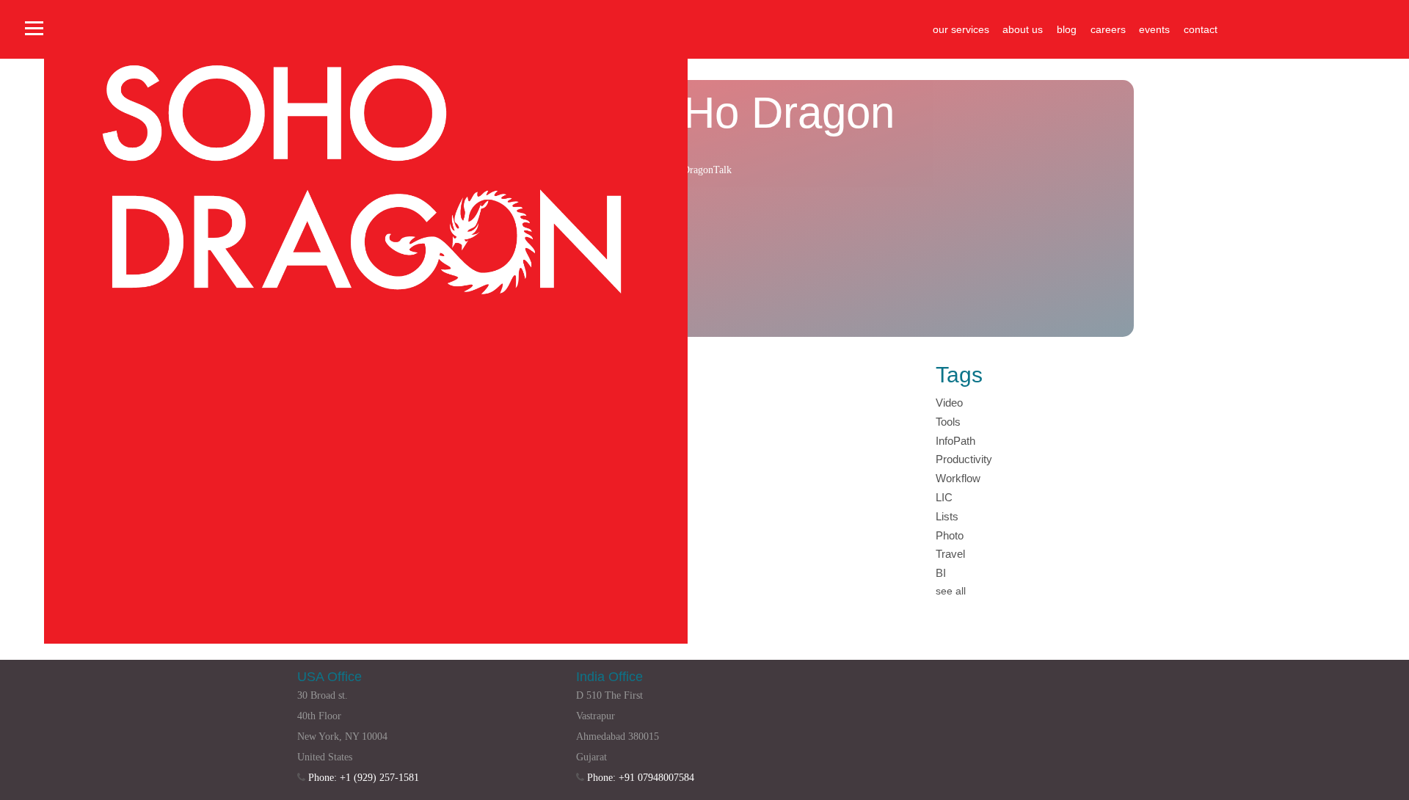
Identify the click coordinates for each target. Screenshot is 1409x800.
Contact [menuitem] (1200, 29)
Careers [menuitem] (1108, 29)
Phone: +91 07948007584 (640, 777)
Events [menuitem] (1154, 29)
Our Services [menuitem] (961, 29)
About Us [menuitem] (1022, 29)
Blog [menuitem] (1067, 29)
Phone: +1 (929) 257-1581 (363, 777)
